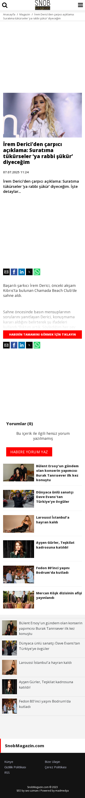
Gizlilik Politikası (15, 767)
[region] (42, 54)
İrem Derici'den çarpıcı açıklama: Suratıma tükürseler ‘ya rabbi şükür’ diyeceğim (38, 16)
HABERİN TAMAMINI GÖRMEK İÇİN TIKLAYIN (42, 334)
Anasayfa (9, 14)
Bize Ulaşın (52, 762)
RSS (7, 772)
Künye (8, 762)
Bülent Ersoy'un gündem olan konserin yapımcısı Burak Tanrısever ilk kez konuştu (57, 473)
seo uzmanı (32, 790)
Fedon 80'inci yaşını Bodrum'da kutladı (53, 570)
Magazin (24, 14)
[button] (6, 272)
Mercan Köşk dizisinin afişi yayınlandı (59, 595)
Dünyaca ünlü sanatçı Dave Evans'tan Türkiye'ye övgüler (54, 497)
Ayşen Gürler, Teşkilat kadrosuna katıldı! (55, 544)
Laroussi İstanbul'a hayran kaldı (52, 519)
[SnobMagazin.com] (42, 5)
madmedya (62, 790)
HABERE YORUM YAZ (29, 451)
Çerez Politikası (55, 767)
